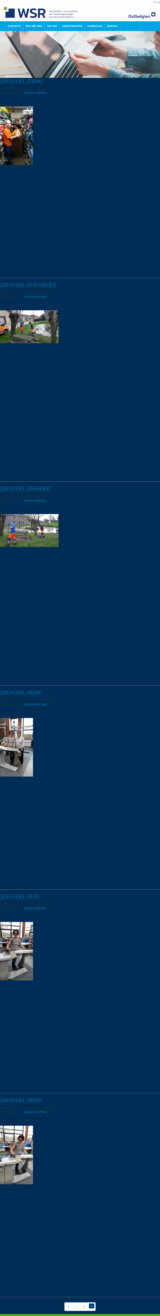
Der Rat (52, 26)
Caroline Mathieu (35, 93)
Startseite (14, 26)
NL (158, 2)
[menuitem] (14, 26)
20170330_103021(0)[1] (28, 285)
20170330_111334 (20, 693)
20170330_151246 (21, 81)
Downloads (95, 26)
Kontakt (112, 26)
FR (155, 2)
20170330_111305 (20, 1100)
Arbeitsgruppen (72, 26)
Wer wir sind (34, 26)
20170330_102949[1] (25, 489)
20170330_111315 (19, 896)
